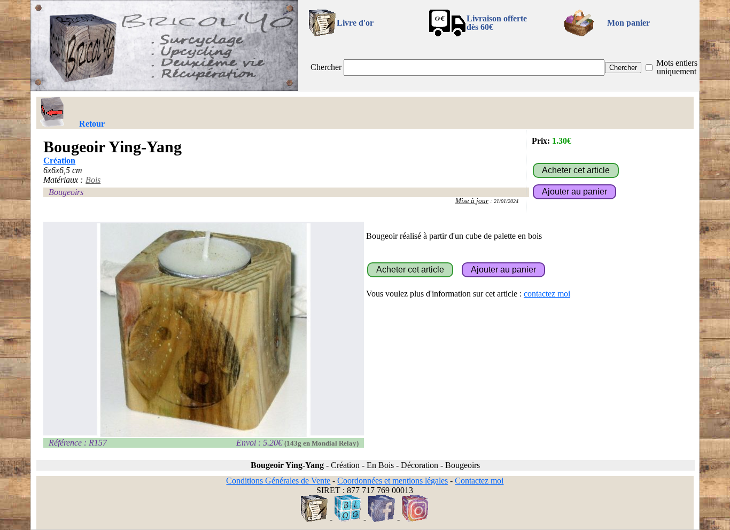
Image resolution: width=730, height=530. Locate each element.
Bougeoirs (66, 192)
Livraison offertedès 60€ (497, 23)
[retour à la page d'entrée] (164, 87)
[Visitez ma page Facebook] (381, 519)
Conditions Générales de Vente (278, 480)
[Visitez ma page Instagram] (415, 519)
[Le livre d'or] (314, 519)
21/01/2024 (506, 201)
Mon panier (628, 22)
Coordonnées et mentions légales (392, 480)
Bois (93, 179)
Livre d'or (355, 22)
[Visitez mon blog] (348, 519)
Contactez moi (479, 480)
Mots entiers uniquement (676, 67)
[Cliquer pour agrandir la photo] (203, 330)
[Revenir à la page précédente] (52, 112)
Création (59, 160)
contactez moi (547, 293)
